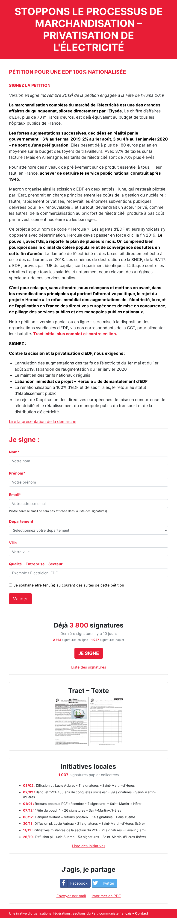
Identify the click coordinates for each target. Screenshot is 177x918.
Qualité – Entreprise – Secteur (36, 564)
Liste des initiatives (88, 846)
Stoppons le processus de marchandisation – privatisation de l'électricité (88, 29)
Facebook (79, 883)
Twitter (108, 883)
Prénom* (17, 473)
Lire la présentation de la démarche (42, 421)
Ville (13, 542)
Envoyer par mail (71, 896)
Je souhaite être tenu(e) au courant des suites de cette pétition (69, 585)
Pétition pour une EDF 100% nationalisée (67, 72)
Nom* (14, 452)
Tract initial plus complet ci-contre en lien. (75, 333)
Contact (141, 913)
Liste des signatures (88, 667)
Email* (15, 494)
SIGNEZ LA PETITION (29, 85)
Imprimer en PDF (106, 896)
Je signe (88, 653)
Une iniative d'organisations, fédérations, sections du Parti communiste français (70, 913)
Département (21, 521)
